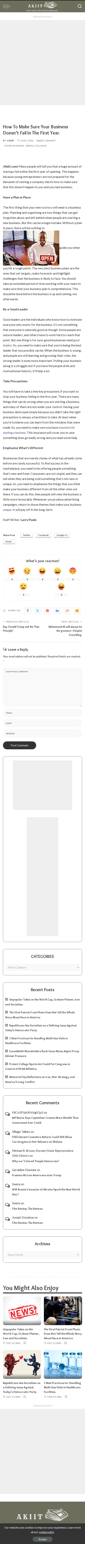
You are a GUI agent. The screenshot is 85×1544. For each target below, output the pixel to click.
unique (7, 509)
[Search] (79, 6)
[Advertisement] (42, 62)
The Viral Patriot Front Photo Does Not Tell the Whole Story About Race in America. (63, 1334)
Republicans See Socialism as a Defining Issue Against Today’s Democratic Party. (21, 1387)
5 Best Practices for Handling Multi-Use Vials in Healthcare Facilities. (62, 1387)
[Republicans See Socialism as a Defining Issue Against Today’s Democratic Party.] (22, 1364)
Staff (10, 140)
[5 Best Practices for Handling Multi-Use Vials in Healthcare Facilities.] (63, 1364)
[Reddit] (67, 611)
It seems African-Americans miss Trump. (37, 1175)
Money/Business (14, 145)
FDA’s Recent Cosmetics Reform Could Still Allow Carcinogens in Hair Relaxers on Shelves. (42, 1139)
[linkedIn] (57, 611)
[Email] (77, 611)
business (47, 207)
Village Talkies (21, 1131)
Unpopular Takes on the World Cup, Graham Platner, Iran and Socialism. (21, 1334)
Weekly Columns (36, 145)
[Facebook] (28, 611)
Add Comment (47, 140)
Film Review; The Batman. (27, 1208)
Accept (43, 1539)
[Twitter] (38, 611)
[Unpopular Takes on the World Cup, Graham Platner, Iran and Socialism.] (22, 1310)
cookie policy (46, 1532)
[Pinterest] (47, 611)
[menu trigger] (8, 6)
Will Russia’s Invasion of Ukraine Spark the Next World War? (46, 1192)
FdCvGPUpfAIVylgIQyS (27, 1112)
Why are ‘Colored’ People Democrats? (35, 1161)
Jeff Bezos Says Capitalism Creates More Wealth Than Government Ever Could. (45, 1120)
